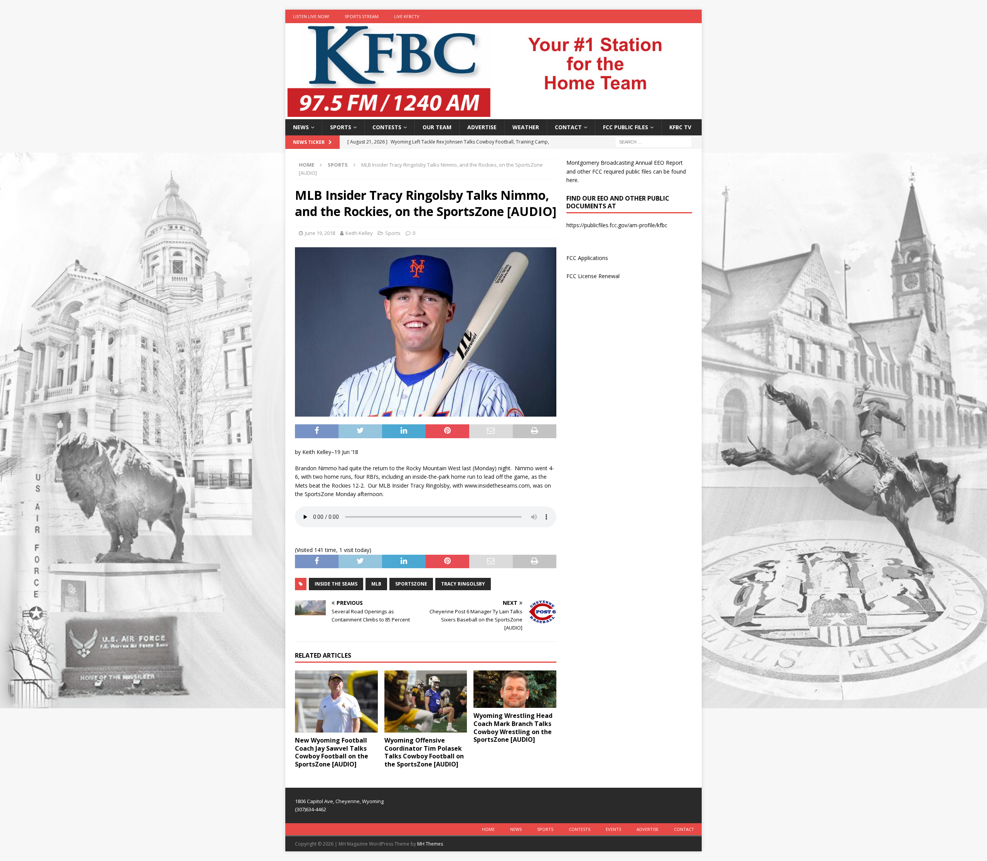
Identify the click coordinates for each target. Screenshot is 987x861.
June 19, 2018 (320, 233)
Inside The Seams (336, 584)
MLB (376, 584)
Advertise (482, 127)
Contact (568, 127)
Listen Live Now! (311, 16)
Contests (386, 127)
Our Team (437, 127)
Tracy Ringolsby (463, 584)
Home (488, 829)
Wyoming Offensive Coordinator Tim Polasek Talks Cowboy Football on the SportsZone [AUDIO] (424, 752)
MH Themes (430, 844)
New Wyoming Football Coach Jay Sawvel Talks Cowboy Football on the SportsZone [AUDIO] (331, 752)
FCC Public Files (625, 127)
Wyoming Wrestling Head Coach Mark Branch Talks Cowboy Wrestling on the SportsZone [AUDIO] (512, 727)
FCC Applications (587, 258)
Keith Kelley (359, 233)
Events (613, 829)
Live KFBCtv (406, 16)
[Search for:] (653, 141)
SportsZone (411, 584)
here (572, 180)
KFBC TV (680, 127)
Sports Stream (362, 16)
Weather (525, 127)
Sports (340, 127)
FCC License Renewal (593, 276)
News (301, 127)
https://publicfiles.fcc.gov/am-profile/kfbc (616, 225)
